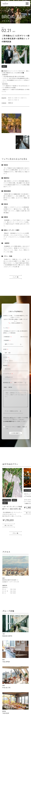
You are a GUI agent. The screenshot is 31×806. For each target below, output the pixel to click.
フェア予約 (8, 793)
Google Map (7, 756)
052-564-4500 (7, 772)
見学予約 (22, 793)
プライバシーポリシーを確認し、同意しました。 (16, 427)
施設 (5, 780)
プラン (16, 777)
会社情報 (6, 789)
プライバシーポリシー (20, 786)
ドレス (5, 783)
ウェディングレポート (20, 783)
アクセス (6, 786)
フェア (5, 777)
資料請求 (8, 797)
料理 (16, 780)
